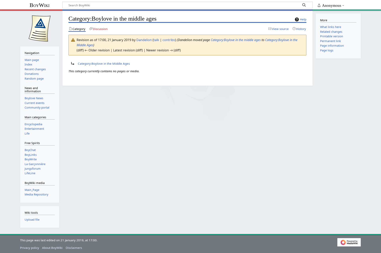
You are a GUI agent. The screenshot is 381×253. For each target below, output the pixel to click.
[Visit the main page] (39, 28)
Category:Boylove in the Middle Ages (104, 63)
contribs (169, 40)
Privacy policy (29, 248)
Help (303, 19)
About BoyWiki (52, 248)
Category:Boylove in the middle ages (236, 40)
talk (156, 40)
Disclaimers (74, 248)
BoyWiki (40, 5)
